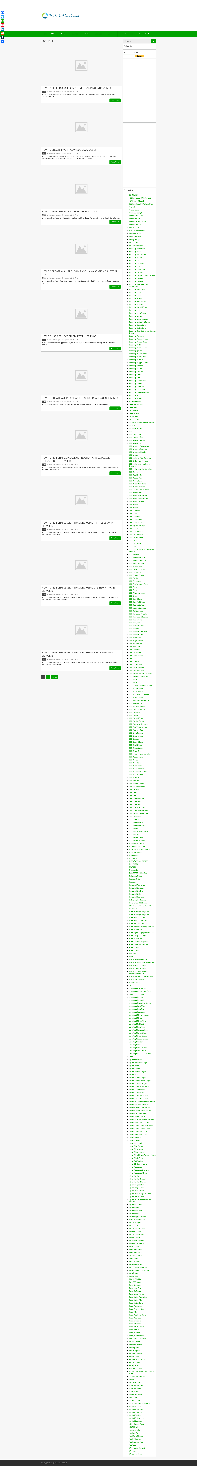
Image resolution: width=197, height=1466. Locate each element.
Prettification (133, 1273)
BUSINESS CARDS (136, 401)
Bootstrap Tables (135, 375)
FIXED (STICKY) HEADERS (138, 861)
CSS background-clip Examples (140, 469)
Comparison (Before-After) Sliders (141, 422)
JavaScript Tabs (135, 1045)
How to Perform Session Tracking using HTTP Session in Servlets (77, 524)
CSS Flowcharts (135, 581)
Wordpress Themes (136, 1454)
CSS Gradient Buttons (137, 605)
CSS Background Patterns (138, 461)
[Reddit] (2, 33)
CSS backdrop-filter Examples (140, 458)
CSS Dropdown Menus (137, 563)
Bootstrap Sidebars (136, 366)
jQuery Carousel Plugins (137, 1078)
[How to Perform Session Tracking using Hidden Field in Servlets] (81, 630)
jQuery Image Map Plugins (138, 1131)
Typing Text (133, 1397)
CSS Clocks (133, 529)
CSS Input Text (134, 647)
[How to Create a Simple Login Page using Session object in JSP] (81, 248)
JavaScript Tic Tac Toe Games (140, 1054)
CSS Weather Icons (136, 837)
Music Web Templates (137, 1240)
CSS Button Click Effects (138, 496)
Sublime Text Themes (137, 1376)
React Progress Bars (136, 1309)
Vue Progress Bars (136, 1442)
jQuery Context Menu (136, 1093)
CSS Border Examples (137, 487)
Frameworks (133, 870)
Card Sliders (133, 410)
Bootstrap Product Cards (138, 342)
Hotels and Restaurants (137, 900)
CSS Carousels (134, 517)
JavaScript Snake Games (138, 1036)
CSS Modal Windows (136, 691)
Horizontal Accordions (137, 885)
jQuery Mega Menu (136, 1149)
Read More (115, 100)
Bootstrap (98, 34)
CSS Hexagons (134, 623)
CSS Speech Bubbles (136, 775)
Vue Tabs (132, 1445)
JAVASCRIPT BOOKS (136, 994)
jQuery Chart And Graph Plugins (140, 1081)
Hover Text (133, 909)
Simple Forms (134, 1357)
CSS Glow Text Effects (137, 602)
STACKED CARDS (135, 1369)
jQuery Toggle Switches (137, 1217)
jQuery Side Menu (135, 1205)
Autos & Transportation (137, 231)
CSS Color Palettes (136, 535)
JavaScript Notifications (137, 1024)
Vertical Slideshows (136, 1418)
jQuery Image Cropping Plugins (140, 1128)
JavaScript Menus (135, 1018)
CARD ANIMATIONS (136, 404)
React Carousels (135, 1285)
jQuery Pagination (135, 1167)
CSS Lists (132, 659)
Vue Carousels (134, 1430)
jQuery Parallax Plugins (137, 1182)
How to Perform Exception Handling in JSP (69, 211)
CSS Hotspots (134, 629)
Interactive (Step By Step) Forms (141, 976)
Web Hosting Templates (138, 1448)
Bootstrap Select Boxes (137, 360)
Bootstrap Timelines (136, 387)
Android (132, 207)
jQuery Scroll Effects (136, 1191)
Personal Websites (136, 1264)
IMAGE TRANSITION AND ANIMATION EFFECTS (138, 972)
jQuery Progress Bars (137, 1185)
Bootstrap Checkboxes (137, 269)
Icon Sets (132, 954)
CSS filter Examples (136, 566)
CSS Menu (133, 679)
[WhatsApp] (2, 21)
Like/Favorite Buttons (137, 1220)
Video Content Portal (136, 1424)
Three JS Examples (136, 1385)
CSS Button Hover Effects (138, 499)
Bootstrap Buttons (135, 258)
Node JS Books (134, 1246)
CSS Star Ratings (135, 781)
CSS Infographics (135, 644)
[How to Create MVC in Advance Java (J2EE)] (81, 127)
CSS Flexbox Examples (137, 575)
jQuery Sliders (134, 1208)
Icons (131, 957)
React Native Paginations (138, 1297)
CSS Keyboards (134, 650)
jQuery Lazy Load (135, 1143)
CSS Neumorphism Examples (139, 700)
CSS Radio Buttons (136, 733)
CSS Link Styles (135, 653)
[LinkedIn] (2, 29)
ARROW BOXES (134, 219)
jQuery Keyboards (135, 1140)
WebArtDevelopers (55, 92)
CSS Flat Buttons (135, 572)
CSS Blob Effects (135, 475)
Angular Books (134, 210)
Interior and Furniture (136, 979)
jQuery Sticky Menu (136, 1211)
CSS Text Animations (136, 799)
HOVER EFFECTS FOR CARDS (140, 906)
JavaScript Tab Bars (136, 1042)
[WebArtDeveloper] (60, 19)
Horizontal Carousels (136, 888)
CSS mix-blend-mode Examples (140, 685)
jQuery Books (134, 1066)
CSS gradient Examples (137, 608)
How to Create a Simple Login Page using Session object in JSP (79, 273)
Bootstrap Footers (135, 292)
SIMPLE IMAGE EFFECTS (138, 1360)
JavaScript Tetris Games (138, 1048)
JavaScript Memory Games (139, 1015)
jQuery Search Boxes (136, 1197)
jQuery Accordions (135, 1060)
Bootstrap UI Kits (135, 396)
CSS (52, 34)
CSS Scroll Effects (136, 745)
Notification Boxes (135, 1252)
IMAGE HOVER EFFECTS (138, 959)
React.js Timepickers (136, 1336)
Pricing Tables (134, 1276)
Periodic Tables (134, 1261)
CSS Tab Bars (134, 790)
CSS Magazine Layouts (137, 668)
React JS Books (135, 1291)
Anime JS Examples (136, 213)
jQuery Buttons (134, 1069)
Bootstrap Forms (135, 295)
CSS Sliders (133, 760)
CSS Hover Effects (136, 635)
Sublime (110, 34)
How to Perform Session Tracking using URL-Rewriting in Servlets (78, 589)
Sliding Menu (134, 1366)
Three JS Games (135, 1388)
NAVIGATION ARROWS (137, 1243)
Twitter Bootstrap (135, 1394)
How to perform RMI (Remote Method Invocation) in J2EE (78, 88)
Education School (135, 852)
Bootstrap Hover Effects (138, 307)
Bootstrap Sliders (135, 369)
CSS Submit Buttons (136, 784)
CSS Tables (133, 793)
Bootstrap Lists (134, 310)
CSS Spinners (134, 778)
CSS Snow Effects (135, 766)
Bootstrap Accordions (137, 249)
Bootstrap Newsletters (137, 325)
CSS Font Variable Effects (138, 584)
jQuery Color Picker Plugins (139, 1087)
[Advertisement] (118, 15)
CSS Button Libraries (136, 502)
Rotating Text (134, 1348)
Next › (54, 677)
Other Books (133, 1258)
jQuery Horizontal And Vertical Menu (142, 1119)
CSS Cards (133, 514)
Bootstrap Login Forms (137, 313)
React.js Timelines (135, 1333)
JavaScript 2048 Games (137, 988)
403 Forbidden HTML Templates (140, 198)
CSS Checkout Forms (136, 523)
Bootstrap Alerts (135, 252)
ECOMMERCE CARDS (137, 846)
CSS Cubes (133, 546)
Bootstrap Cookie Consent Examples (142, 275)
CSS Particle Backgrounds (138, 724)
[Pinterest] (2, 25)
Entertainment (134, 855)
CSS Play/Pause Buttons (138, 727)
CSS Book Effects (135, 481)
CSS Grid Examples (136, 611)
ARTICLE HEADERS (136, 228)
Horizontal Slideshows (137, 894)
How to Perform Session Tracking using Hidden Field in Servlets (77, 654)
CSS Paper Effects (136, 718)
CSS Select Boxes (135, 751)
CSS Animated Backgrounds (139, 446)
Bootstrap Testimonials (137, 381)
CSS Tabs (132, 796)
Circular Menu (134, 416)
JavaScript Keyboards (137, 1012)
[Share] (2, 41)
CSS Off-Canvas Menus (137, 706)
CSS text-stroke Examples (138, 814)
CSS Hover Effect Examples (139, 632)
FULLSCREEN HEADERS (138, 873)
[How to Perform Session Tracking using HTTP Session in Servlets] (81, 500)
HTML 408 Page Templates (139, 915)
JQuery (62, 34)
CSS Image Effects (136, 641)
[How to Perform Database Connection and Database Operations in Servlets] (81, 435)
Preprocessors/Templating (139, 1270)
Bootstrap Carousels (136, 264)
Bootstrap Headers (136, 304)
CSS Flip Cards (134, 578)
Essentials (133, 858)
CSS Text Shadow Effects (138, 811)
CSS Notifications (135, 703)
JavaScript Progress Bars (138, 1030)
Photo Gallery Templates (138, 1267)
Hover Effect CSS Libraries (139, 903)
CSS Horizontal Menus (137, 626)
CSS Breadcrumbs (135, 493)
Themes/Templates (126, 34)
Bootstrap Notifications (137, 328)
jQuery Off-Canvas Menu (138, 1164)
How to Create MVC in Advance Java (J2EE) (69, 149)
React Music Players (136, 1294)
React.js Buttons (135, 1324)
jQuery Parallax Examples (138, 1179)
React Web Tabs (135, 1318)
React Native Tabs (135, 1300)
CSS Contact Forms (136, 537)
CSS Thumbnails (135, 816)
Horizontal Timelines (136, 897)
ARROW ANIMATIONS (137, 216)
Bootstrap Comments (136, 272)
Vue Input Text (134, 1433)
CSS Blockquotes (135, 478)
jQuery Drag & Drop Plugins (139, 1104)
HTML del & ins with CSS (138, 924)
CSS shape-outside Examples (140, 754)
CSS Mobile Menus (136, 688)
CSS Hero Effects (135, 620)
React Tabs (133, 1312)
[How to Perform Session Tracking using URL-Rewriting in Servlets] (81, 565)
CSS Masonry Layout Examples (140, 673)
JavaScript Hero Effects (137, 1006)
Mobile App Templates (137, 1229)
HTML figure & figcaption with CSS (141, 933)
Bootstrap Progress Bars (138, 348)
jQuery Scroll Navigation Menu (140, 1194)
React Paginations (135, 1306)
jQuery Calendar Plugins (137, 1072)
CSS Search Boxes (136, 748)
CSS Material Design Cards (139, 676)
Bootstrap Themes (136, 384)
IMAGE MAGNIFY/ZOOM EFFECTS (141, 962)
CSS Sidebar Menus (136, 757)
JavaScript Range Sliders (138, 1033)
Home (45, 34)
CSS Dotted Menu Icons (137, 557)
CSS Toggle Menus (136, 822)
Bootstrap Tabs (134, 378)
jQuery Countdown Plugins (138, 1095)
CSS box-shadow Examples (139, 490)
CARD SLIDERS (134, 413)
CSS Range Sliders (136, 736)
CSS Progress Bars (136, 730)
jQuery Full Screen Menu (138, 1113)
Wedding (132, 1451)
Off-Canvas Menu (135, 1255)
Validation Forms (135, 1406)
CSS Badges (133, 472)
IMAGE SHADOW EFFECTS (138, 968)
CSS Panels (133, 715)
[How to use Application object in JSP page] (81, 313)
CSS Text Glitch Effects (137, 808)
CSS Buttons (133, 505)
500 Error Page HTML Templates (141, 204)
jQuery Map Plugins (136, 1146)
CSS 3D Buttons (135, 434)
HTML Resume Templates (138, 942)
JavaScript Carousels (136, 1000)
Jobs (131, 1057)
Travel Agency (134, 1391)
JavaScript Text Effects (137, 1051)
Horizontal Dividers (136, 891)
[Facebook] (2, 13)
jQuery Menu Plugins (136, 1152)
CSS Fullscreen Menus (137, 593)
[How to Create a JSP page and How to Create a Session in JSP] (81, 375)
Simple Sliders (134, 1363)
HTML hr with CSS (135, 939)
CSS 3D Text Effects (136, 437)
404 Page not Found (136, 201)
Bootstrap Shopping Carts (138, 363)
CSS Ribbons (134, 739)
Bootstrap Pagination (136, 336)
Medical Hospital (135, 1223)
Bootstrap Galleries (136, 298)
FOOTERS (132, 867)
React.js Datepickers (136, 1327)
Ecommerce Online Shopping (139, 849)
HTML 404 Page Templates (139, 912)
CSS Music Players (136, 697)
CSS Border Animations (137, 484)
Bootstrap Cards (135, 261)
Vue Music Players (136, 1436)
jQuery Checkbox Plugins (138, 1084)
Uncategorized (134, 1400)
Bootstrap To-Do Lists (137, 390)
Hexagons (132, 882)
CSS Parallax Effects (136, 721)
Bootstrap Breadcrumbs (137, 255)
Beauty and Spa (134, 240)
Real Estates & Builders (137, 1339)
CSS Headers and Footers (138, 617)
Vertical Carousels (135, 1412)
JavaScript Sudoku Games (138, 1039)
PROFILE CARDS (135, 1279)
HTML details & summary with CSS (141, 927)
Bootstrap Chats (135, 266)
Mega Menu (133, 1226)
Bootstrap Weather (136, 399)
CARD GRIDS (134, 407)
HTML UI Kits (134, 948)
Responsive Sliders (136, 1345)
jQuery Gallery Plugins (137, 1116)
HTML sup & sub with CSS (138, 945)
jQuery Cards (133, 1075)
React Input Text (135, 1288)
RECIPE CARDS (134, 1342)
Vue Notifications (135, 1439)
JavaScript (74, 34)
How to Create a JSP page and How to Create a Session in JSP (81, 398)
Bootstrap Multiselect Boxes (139, 322)
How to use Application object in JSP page (69, 336)
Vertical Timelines (135, 1421)
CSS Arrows (133, 455)
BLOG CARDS (134, 243)
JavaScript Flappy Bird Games (140, 1003)
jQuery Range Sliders (136, 1188)
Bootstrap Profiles (135, 345)
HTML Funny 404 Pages (138, 936)
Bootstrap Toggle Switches (139, 393)
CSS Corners (133, 540)
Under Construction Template (139, 1403)
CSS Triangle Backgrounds (138, 831)
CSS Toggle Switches (137, 825)
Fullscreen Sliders (135, 876)
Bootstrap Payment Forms (138, 339)
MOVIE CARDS (134, 1237)
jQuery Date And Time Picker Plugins (142, 1101)
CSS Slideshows (135, 763)
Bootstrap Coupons (136, 281)
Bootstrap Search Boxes (138, 357)
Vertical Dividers (135, 1415)
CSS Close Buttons (136, 532)
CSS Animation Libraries (138, 452)
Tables (131, 1379)
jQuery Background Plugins (138, 1063)
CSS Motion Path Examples (139, 694)
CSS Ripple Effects (136, 742)
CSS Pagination (134, 712)
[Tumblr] (2, 37)
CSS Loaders (134, 662)
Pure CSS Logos (135, 1282)
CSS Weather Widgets (137, 840)
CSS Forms (133, 587)
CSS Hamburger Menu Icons (139, 614)
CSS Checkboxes (135, 520)
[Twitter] (2, 17)
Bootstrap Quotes (135, 351)
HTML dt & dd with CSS (137, 930)
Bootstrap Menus (135, 316)
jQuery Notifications (136, 1161)
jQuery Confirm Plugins (137, 1090)
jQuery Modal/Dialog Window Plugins (142, 1155)
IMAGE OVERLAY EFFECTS (138, 965)
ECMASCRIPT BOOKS (137, 843)
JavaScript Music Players (138, 1021)
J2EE (44, 92)
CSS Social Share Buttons (138, 772)
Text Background (135, 1382)
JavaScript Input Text (136, 1009)
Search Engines (134, 1351)
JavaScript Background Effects (140, 991)
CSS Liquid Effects (136, 656)
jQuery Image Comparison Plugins (141, 1125)
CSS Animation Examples (138, 449)
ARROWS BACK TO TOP (137, 222)
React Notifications (136, 1303)
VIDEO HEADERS (135, 1427)
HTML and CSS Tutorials (138, 921)
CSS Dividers (134, 554)
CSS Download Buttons (137, 560)
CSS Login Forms (135, 665)
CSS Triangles (134, 834)
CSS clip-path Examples (137, 526)
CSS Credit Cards (135, 543)
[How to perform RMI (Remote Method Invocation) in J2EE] (81, 65)
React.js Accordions (136, 1321)
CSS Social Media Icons (137, 769)
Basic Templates (135, 237)
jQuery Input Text (135, 1137)
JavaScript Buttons (136, 997)
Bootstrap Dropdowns (137, 289)
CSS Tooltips (134, 828)
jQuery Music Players (136, 1158)
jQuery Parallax (134, 1176)
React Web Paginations (137, 1315)
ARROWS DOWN (135, 225)
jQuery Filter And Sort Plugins (139, 1107)
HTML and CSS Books (137, 918)
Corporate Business (136, 428)
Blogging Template (136, 246)
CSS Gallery (133, 596)
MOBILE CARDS (135, 1232)
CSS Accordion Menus (137, 440)
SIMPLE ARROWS (135, 1354)
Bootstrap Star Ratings (137, 372)
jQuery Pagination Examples (139, 1170)
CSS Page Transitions (137, 709)
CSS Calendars (134, 511)
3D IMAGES (133, 195)
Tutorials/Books (144, 34)
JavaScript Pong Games (137, 1027)
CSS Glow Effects (135, 599)
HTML (87, 34)
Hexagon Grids (134, 879)
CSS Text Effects (135, 802)
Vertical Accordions (136, 1409)
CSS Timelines (134, 819)
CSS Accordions (135, 443)
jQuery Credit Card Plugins (138, 1098)
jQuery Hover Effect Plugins (139, 1122)
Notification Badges (136, 1249)
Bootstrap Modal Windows (138, 319)
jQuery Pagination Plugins (138, 1173)
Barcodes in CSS (135, 234)
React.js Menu (134, 1330)
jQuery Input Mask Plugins (138, 1134)
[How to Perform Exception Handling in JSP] (81, 189)
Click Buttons (134, 419)
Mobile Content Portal (137, 1234)
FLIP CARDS (133, 864)
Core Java (132, 425)
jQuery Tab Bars (134, 1214)
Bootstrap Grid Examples (138, 301)
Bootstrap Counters (136, 278)
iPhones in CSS (134, 982)
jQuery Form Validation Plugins (140, 1110)
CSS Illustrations (135, 638)
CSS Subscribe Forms (137, 787)
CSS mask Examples (136, 671)
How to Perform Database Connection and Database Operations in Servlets (76, 459)
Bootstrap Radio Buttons (138, 354)
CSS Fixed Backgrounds (137, 569)
